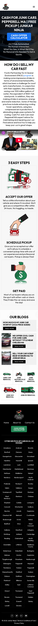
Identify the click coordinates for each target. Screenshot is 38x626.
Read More (9, 328)
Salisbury (19, 488)
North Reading (30, 539)
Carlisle (18, 503)
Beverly (30, 448)
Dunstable (7, 545)
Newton (7, 511)
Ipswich (30, 461)
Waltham (19, 576)
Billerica (19, 580)
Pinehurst (7, 580)
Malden (30, 597)
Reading (7, 538)
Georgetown (7, 456)
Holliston (7, 530)
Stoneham (18, 559)
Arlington (30, 530)
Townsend (18, 591)
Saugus (30, 488)
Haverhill (19, 461)
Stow (19, 524)
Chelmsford (19, 538)
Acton (19, 520)
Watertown (7, 551)
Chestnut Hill (7, 515)
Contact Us (29, 422)
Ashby (7, 585)
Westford (19, 530)
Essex (30, 452)
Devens (18, 606)
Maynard (30, 564)
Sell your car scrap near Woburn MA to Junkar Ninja (22, 355)
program (27, 75)
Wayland (7, 503)
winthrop (7, 534)
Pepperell (19, 564)
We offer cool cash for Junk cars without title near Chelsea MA (23, 339)
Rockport (19, 484)
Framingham (30, 576)
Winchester (19, 507)
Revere (7, 597)
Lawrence (7, 465)
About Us (17, 422)
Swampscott (7, 492)
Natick (30, 520)
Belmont (19, 515)
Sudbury (30, 507)
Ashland (19, 534)
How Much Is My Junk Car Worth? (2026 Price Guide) (16, 323)
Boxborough (7, 520)
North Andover (30, 478)
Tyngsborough (7, 559)
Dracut (7, 591)
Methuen (7, 473)
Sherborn (19, 496)
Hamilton (7, 461)
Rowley (30, 484)
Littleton (19, 545)
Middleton (18, 473)
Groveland (30, 456)
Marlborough (30, 559)
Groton (18, 555)
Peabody (7, 484)
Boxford (7, 452)
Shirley (7, 601)
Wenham (30, 492)
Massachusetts (7, 572)
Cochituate (30, 515)
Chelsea (30, 496)
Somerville (30, 580)
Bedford (7, 524)
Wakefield (18, 551)
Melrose (7, 555)
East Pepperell (30, 592)
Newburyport (19, 477)
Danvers (19, 452)
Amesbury (7, 448)
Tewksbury (7, 568)
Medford (19, 572)
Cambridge (31, 534)
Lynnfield (30, 465)
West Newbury (7, 497)
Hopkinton (30, 511)
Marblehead (19, 469)
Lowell (7, 606)
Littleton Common (30, 586)
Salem (7, 488)
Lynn (18, 465)
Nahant (30, 473)
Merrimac (30, 469)
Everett (18, 601)
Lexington (30, 503)
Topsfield (19, 492)
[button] (34, 7)
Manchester (7, 469)
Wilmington (7, 564)
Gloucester (19, 456)
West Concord (31, 525)
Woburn (7, 576)
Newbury (7, 477)
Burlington (30, 551)
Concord (7, 507)
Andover (19, 448)
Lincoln (18, 511)
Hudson (18, 568)
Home (6, 422)
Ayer (19, 585)
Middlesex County (30, 546)
